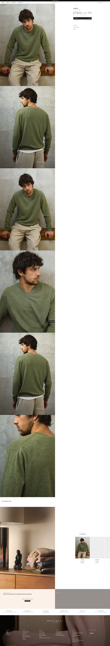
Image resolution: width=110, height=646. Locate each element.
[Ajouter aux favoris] (88, 537)
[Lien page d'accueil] (55, 2)
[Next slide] (107, 550)
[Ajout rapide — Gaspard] (88, 557)
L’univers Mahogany (100, 2)
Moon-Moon (14, 645)
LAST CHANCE (20, 2)
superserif (10, 645)
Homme (7, 2)
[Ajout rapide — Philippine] (103, 557)
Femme (3, 2)
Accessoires (13, 2)
